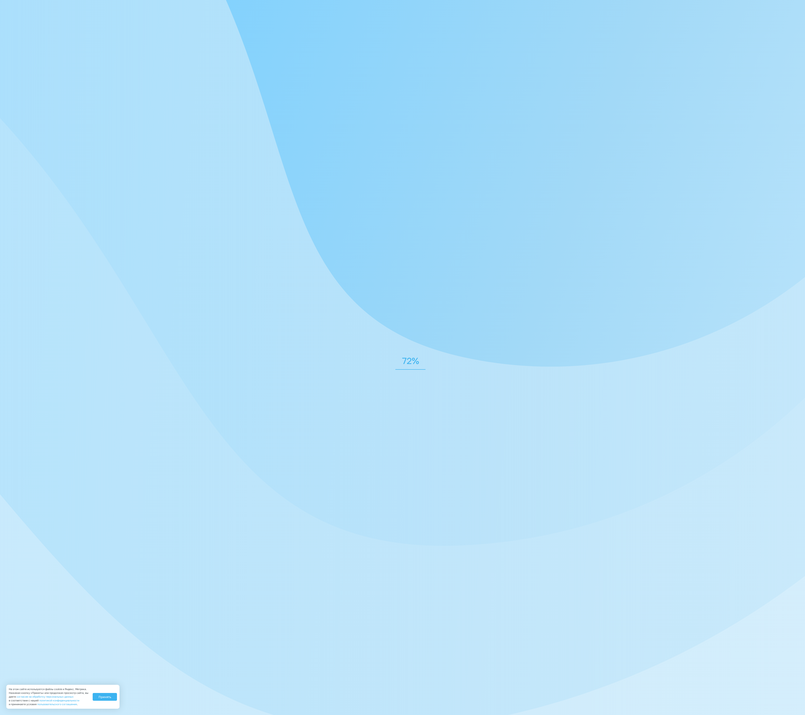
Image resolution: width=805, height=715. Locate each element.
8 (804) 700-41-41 (510, 3)
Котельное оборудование (513, 148)
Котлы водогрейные (468, 204)
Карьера (551, 660)
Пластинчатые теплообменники (330, 302)
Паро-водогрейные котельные (273, 215)
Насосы (373, 302)
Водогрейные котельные (312, 204)
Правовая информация (256, 699)
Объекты (433, 673)
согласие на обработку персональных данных (45, 696)
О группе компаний (442, 660)
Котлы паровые (428, 204)
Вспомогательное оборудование (353, 238)
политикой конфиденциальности (283, 475)
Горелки (254, 302)
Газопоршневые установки (515, 238)
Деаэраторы (282, 302)
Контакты (457, 673)
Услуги (499, 660)
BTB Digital (503, 692)
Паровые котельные (264, 204)
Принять (105, 697)
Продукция (476, 660)
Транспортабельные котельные (335, 215)
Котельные (331, 148)
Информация (525, 660)
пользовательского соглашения (57, 704)
